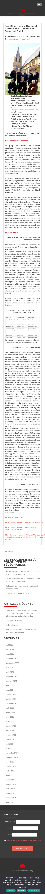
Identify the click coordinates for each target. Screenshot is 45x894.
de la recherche (12, 625)
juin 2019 (9, 775)
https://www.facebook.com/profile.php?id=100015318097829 (21, 528)
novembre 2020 (12, 753)
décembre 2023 (12, 703)
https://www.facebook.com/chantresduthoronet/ (24, 522)
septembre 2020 (12, 757)
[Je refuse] (42, 884)
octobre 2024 (11, 681)
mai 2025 (9, 667)
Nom (10, 834)
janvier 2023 (11, 726)
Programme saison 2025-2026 (18, 593)
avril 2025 (10, 672)
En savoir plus (33, 890)
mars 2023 (10, 721)
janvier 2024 (11, 699)
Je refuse (21, 890)
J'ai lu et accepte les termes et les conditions (23, 840)
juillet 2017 (10, 802)
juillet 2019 (10, 771)
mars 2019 (10, 780)
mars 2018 (10, 793)
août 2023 (10, 708)
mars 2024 (10, 690)
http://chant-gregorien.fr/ (15, 517)
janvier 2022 (11, 739)
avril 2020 (10, 762)
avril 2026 (10, 649)
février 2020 (11, 766)
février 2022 (11, 735)
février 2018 (11, 798)
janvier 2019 (11, 784)
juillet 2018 (10, 789)
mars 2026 (10, 654)
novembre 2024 (12, 676)
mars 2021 (10, 748)
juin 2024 (9, 685)
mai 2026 (9, 645)
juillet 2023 (10, 712)
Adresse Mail (10, 822)
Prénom (10, 828)
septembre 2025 (12, 663)
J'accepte (10, 890)
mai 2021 (9, 744)
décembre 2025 (12, 658)
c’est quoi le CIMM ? (14, 620)
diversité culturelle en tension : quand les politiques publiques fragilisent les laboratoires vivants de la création (21, 613)
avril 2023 (10, 717)
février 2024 (11, 694)
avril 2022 (10, 730)
